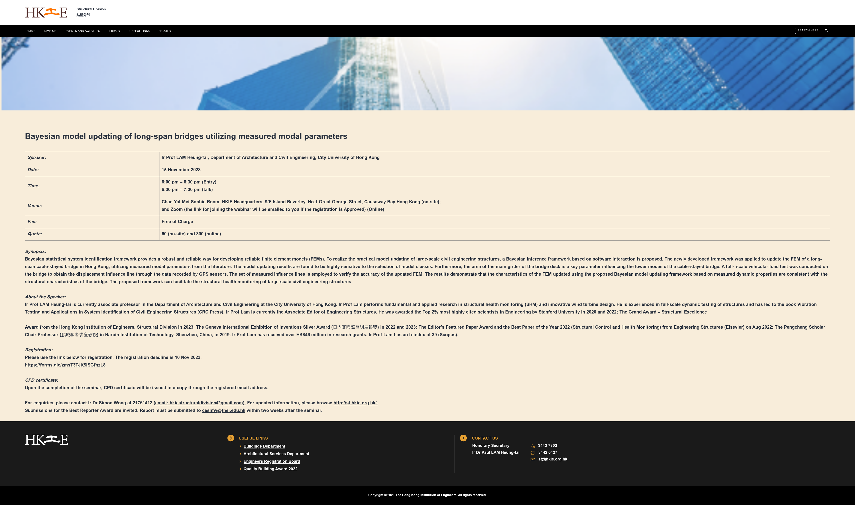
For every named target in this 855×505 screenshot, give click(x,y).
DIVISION (50, 31)
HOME (30, 31)
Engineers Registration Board (272, 462)
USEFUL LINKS (139, 31)
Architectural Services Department (276, 454)
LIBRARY (114, 31)
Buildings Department (264, 447)
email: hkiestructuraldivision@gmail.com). (200, 403)
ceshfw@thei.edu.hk (223, 411)
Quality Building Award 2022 (270, 469)
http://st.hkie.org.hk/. (356, 403)
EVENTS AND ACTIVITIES (82, 31)
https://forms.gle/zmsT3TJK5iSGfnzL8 (65, 365)
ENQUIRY (165, 31)
